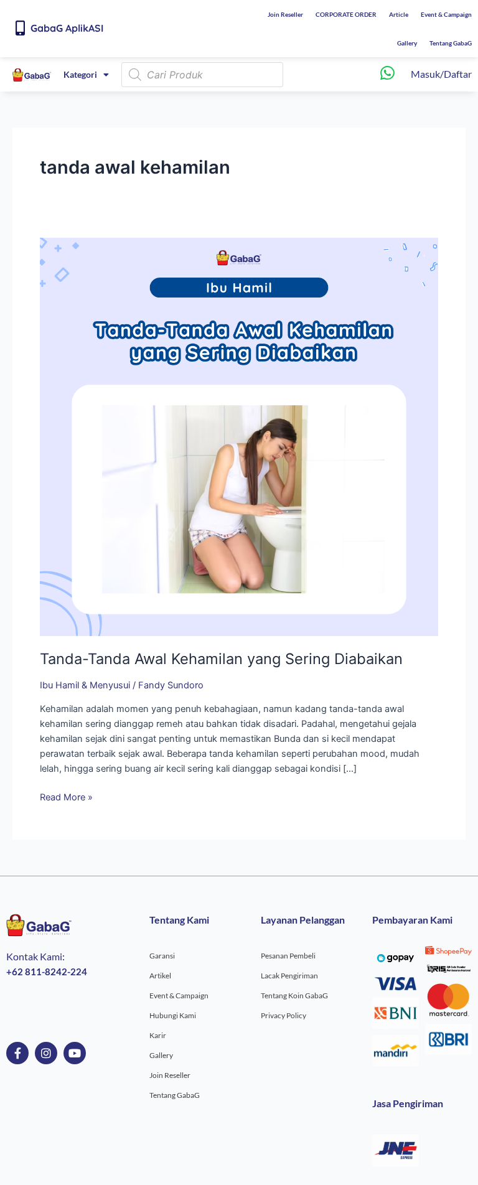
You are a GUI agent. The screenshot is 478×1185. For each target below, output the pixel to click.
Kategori (80, 74)
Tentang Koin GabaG (294, 995)
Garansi (162, 955)
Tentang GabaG (450, 43)
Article (398, 14)
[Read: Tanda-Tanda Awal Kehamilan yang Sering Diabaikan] (239, 436)
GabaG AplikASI (66, 28)
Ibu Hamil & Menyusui (85, 685)
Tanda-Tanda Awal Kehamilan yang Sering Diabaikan (221, 659)
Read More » (66, 796)
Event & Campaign (446, 14)
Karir (157, 1035)
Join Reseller (285, 14)
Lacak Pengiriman (289, 975)
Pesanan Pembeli (288, 955)
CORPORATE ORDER (346, 14)
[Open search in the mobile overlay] (202, 74)
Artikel (160, 975)
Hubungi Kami (172, 1015)
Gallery (407, 43)
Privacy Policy (283, 1015)
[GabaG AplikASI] (19, 28)
